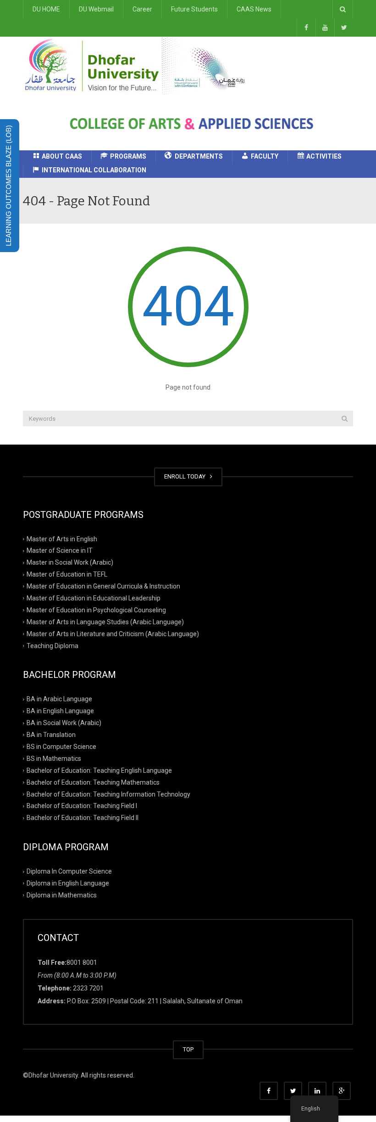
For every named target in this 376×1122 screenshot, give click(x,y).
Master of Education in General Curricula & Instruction (103, 586)
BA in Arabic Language (59, 699)
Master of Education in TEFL (67, 574)
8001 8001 (81, 962)
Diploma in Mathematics (62, 895)
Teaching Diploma (52, 645)
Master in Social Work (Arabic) (70, 562)
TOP (188, 1049)
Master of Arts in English (62, 538)
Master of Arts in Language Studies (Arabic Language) (105, 622)
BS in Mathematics (54, 758)
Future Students (194, 9)
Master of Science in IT (60, 550)
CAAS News (254, 9)
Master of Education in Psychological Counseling (96, 610)
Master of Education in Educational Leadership (93, 598)
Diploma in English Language (68, 883)
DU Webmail (96, 9)
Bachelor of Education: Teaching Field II (82, 817)
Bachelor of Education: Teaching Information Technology (108, 794)
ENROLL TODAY (186, 476)
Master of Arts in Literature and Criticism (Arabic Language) (113, 633)
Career (142, 9)
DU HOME (46, 9)
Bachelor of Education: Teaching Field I (82, 805)
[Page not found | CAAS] (138, 65)
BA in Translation (51, 734)
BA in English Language (60, 711)
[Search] (344, 418)
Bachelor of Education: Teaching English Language (99, 770)
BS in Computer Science (61, 746)
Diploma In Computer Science (69, 871)
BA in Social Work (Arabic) (64, 722)
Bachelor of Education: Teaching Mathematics (93, 782)
